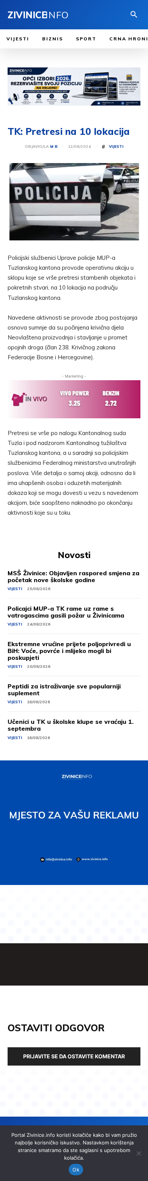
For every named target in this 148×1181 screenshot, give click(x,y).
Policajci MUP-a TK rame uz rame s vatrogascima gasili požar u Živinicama (66, 612)
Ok (75, 1170)
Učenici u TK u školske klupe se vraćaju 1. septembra (71, 725)
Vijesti (116, 147)
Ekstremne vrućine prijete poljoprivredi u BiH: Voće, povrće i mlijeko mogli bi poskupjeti (69, 650)
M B (54, 147)
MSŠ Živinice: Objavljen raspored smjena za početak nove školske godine (73, 576)
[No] (138, 1153)
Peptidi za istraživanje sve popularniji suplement (64, 689)
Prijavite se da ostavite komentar (74, 1056)
